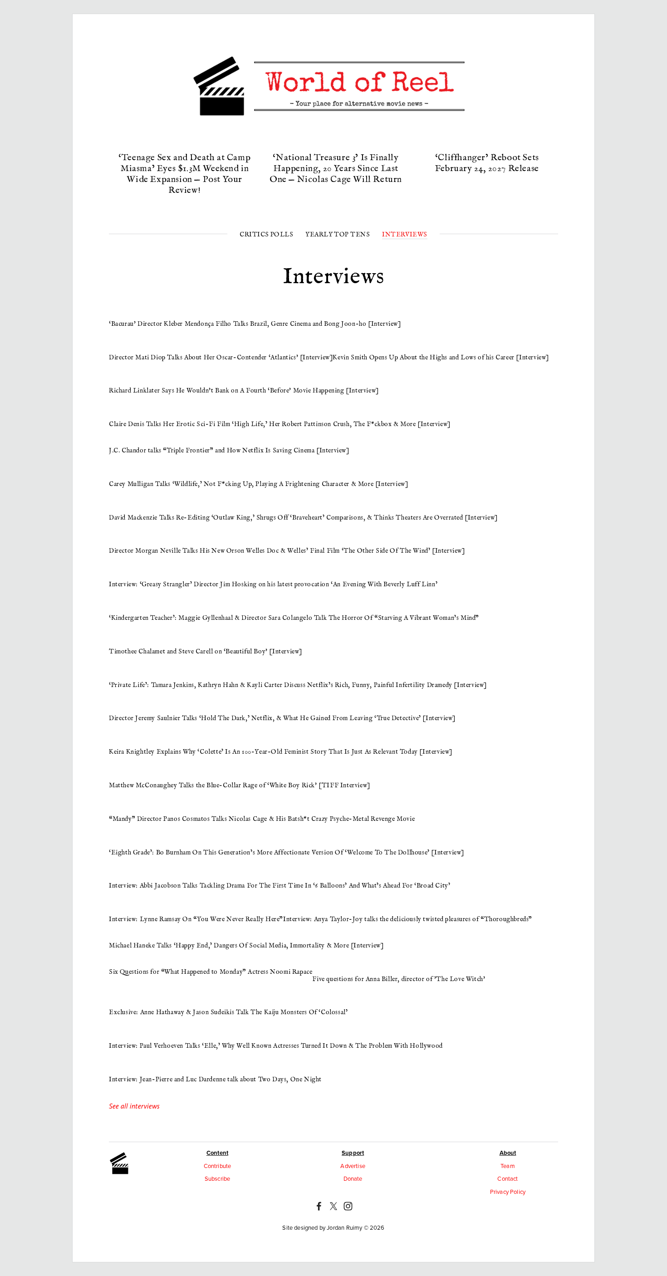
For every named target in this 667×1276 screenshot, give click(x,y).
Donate (353, 1178)
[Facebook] (319, 1206)
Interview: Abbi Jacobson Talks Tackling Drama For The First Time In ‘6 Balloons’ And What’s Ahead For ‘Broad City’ (279, 886)
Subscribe (218, 1178)
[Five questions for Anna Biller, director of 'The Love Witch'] (398, 965)
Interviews (404, 235)
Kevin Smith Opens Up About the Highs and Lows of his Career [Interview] (441, 357)
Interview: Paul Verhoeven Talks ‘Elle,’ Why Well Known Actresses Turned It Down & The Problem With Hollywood (276, 1046)
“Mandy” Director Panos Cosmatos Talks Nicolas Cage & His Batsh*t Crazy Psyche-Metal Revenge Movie (262, 819)
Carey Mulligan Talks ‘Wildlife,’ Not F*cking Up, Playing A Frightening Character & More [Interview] (258, 484)
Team (507, 1166)
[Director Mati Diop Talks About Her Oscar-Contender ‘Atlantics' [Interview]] (221, 343)
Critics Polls (266, 235)
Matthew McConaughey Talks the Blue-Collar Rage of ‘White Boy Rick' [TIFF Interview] (239, 785)
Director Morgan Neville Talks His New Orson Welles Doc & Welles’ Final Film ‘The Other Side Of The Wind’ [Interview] (287, 551)
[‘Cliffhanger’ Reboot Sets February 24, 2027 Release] (487, 142)
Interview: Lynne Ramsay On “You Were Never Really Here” (196, 919)
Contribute (217, 1166)
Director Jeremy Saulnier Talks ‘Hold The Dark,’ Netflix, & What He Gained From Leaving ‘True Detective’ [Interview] (282, 718)
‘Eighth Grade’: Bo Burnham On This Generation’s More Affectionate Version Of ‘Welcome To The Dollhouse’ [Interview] (286, 853)
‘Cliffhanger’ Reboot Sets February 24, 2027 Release (487, 163)
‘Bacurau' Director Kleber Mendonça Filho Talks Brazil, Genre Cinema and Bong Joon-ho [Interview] (255, 324)
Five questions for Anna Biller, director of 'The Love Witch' (398, 979)
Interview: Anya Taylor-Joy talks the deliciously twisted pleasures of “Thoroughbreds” (407, 919)
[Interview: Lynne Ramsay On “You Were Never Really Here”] (196, 905)
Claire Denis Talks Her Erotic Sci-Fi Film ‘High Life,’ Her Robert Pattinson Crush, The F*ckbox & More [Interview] (280, 424)
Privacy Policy (507, 1192)
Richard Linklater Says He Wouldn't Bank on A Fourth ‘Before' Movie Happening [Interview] (244, 391)
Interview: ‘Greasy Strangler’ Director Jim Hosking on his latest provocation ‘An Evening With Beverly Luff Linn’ (273, 584)
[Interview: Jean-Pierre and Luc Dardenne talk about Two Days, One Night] (215, 1065)
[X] (333, 1206)
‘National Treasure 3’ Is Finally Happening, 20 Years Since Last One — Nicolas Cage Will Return (336, 168)
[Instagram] (348, 1206)
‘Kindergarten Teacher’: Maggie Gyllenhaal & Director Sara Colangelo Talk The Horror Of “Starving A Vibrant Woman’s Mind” (294, 618)
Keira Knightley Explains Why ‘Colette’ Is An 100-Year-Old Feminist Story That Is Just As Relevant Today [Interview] (280, 752)
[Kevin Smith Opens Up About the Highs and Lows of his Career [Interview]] (441, 343)
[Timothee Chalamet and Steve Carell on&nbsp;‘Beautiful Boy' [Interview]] (205, 637)
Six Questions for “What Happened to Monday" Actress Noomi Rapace (210, 972)
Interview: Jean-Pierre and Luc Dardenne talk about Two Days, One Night (215, 1079)
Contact (507, 1178)
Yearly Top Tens (337, 235)
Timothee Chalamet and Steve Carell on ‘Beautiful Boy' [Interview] (205, 652)
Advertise (352, 1166)
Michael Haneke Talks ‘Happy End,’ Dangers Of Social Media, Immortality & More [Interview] (246, 946)
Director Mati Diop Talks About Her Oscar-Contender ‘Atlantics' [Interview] (221, 357)
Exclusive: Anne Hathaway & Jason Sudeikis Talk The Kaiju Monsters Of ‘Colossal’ (228, 1012)
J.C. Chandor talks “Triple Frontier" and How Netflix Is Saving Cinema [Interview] (229, 451)
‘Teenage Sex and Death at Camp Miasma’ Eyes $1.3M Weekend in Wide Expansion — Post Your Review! (184, 174)
